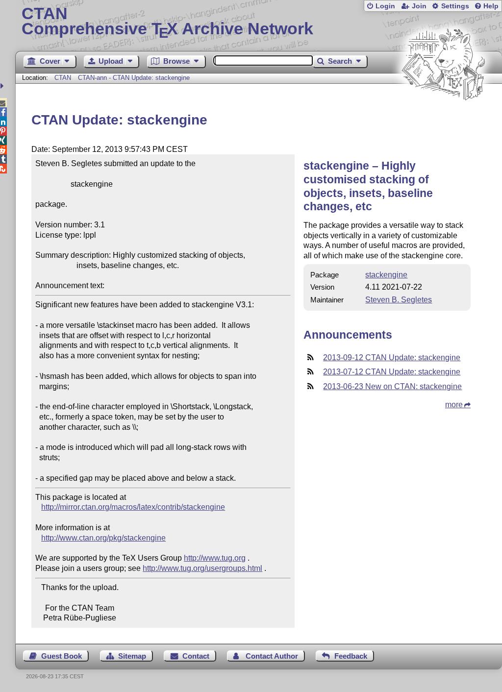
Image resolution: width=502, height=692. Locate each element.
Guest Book (61, 656)
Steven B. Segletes (398, 300)
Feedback (350, 656)
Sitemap (132, 656)
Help (491, 6)
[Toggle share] (3, 86)
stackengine (386, 275)
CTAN (62, 77)
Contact (195, 656)
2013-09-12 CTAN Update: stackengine (391, 357)
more (454, 404)
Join (419, 6)
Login (385, 6)
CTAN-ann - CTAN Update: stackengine (134, 77)
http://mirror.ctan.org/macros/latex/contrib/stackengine (133, 507)
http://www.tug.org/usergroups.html (202, 568)
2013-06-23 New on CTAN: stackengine (392, 386)
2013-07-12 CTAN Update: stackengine (391, 372)
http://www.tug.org (215, 558)
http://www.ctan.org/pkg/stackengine (103, 538)
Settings (455, 6)
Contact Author (272, 656)
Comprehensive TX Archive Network (167, 22)
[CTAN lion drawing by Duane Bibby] (443, 119)
